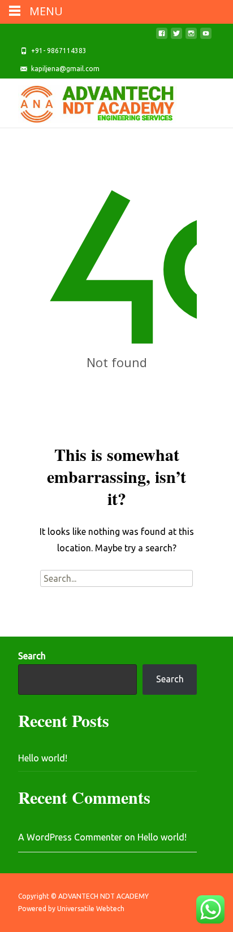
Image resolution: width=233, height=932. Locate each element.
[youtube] (206, 37)
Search (32, 656)
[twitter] (176, 37)
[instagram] (191, 37)
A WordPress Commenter (70, 837)
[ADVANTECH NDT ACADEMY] (88, 101)
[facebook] (161, 37)
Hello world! (42, 758)
